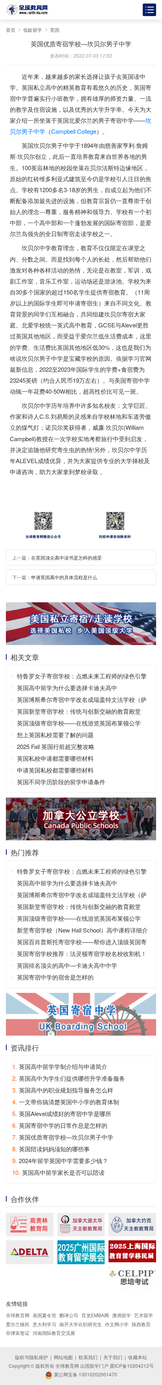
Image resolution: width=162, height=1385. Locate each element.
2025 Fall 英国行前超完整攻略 (55, 746)
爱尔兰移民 (17, 1324)
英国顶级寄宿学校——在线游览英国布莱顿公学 (79, 723)
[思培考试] (132, 1278)
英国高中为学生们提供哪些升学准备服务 (68, 1078)
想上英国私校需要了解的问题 (55, 735)
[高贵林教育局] (29, 1224)
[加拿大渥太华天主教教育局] (81, 1224)
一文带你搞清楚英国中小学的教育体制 (65, 1102)
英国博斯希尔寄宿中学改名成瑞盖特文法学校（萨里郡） (82, 700)
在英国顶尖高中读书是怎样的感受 (66, 557)
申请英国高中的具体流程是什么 (64, 577)
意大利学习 (44, 1324)
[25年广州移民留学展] (81, 1252)
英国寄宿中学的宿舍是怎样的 (55, 977)
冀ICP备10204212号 (132, 1365)
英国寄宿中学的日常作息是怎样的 (59, 1125)
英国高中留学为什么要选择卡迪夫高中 (67, 687)
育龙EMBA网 (95, 1315)
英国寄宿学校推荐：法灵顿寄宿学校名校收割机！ (82, 953)
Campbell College (73, 131)
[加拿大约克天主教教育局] (132, 1224)
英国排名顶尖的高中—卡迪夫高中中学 (67, 965)
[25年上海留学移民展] (132, 1251)
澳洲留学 (121, 1315)
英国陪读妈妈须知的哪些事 (51, 1149)
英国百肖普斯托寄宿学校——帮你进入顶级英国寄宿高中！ (82, 943)
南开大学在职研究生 (80, 1324)
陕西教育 (141, 1324)
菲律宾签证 (17, 1332)
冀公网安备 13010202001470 (85, 1374)
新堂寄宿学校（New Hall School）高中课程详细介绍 (82, 931)
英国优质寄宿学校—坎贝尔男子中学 (62, 1137)
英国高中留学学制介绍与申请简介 (59, 1066)
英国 (54, 29)
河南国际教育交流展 (54, 1332)
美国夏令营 (44, 1315)
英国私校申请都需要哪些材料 (55, 758)
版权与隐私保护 (31, 1357)
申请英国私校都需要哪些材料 (55, 770)
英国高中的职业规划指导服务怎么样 (62, 1090)
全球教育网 (17, 1315)
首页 (10, 29)
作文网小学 (117, 1324)
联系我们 (88, 1357)
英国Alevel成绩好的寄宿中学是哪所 (61, 1113)
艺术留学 (143, 1315)
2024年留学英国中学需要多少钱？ (60, 1160)
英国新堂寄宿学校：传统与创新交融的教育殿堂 (79, 711)
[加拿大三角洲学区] (29, 1252)
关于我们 (112, 1357)
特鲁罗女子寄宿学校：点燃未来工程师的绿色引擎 (82, 676)
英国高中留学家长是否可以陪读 (58, 1172)
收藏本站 (137, 1357)
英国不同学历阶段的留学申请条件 (61, 782)
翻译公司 (68, 1315)
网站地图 (63, 1357)
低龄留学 (32, 29)
